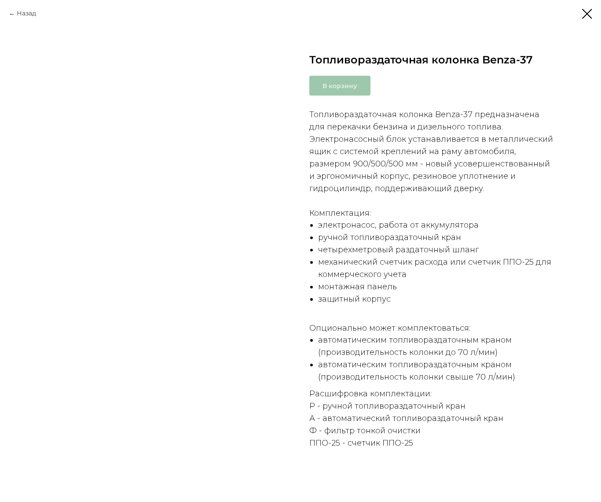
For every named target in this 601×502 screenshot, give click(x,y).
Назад (26, 13)
